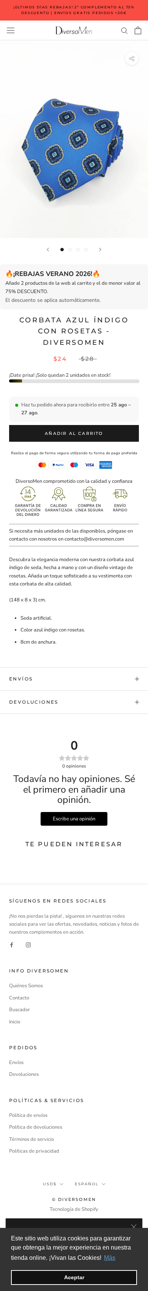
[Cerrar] (134, 1227)
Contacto (19, 997)
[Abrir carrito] (138, 30)
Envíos (21, 679)
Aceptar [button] (74, 1277)
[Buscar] (124, 30)
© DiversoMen (74, 1199)
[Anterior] (48, 249)
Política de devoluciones (35, 1127)
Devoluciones (33, 702)
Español (87, 1184)
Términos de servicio (31, 1139)
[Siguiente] (100, 249)
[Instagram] (28, 945)
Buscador (19, 1009)
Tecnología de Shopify (74, 1209)
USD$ (50, 1184)
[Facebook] (11, 945)
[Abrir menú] (10, 30)
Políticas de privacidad (34, 1151)
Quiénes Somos (26, 985)
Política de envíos (28, 1115)
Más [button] (109, 1258)
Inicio (14, 1021)
